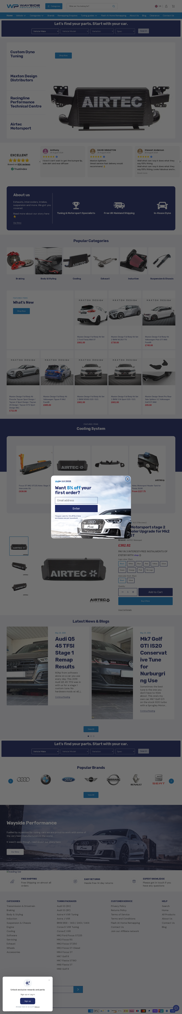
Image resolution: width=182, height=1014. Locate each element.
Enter (76, 508)
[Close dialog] (127, 479)
